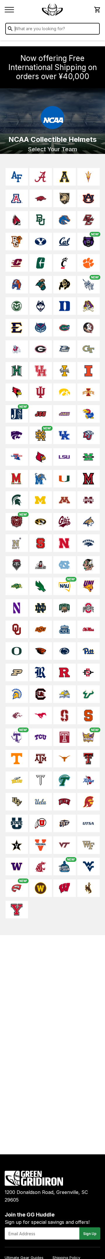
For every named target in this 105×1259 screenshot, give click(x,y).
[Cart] (96, 9)
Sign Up (90, 1233)
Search (94, 29)
